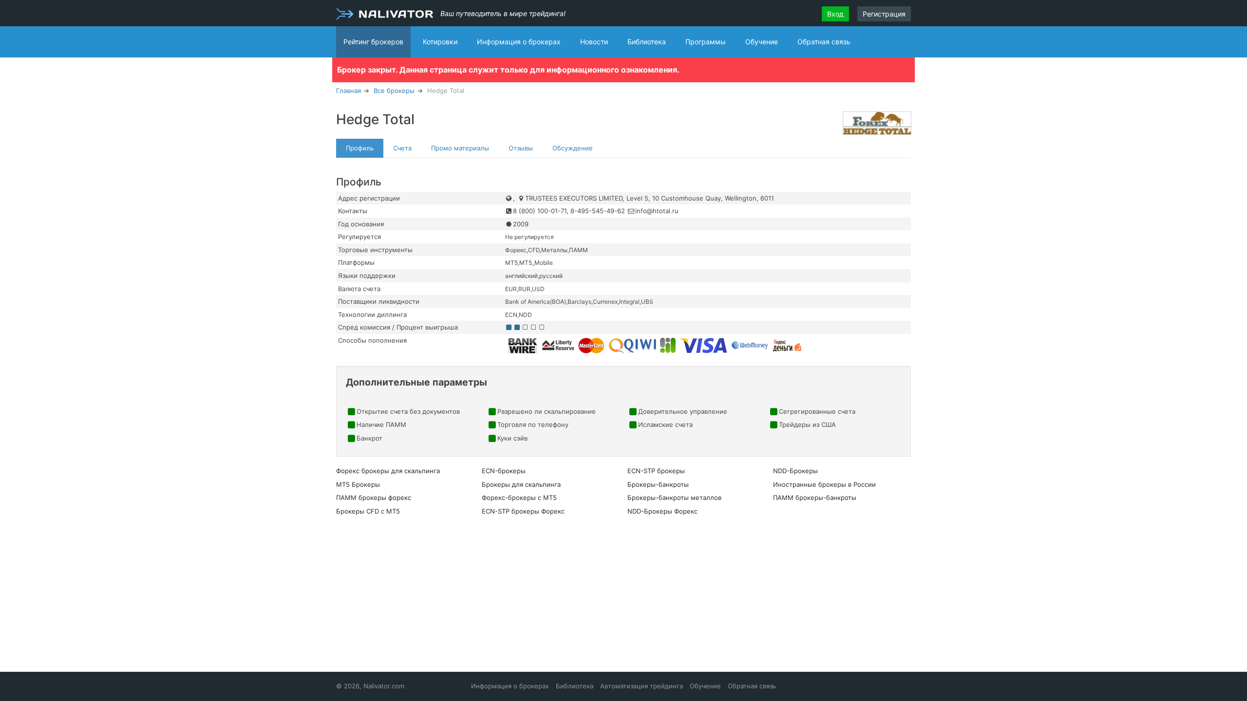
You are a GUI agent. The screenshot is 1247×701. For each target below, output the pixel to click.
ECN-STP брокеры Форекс (523, 511)
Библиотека (646, 41)
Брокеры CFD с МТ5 (368, 511)
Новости (594, 41)
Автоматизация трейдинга (641, 686)
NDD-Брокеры (795, 471)
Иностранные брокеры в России (824, 484)
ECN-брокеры (504, 471)
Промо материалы (460, 148)
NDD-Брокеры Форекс (662, 511)
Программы (705, 41)
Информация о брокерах (519, 41)
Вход (835, 14)
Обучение (761, 41)
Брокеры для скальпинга (521, 484)
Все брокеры (394, 90)
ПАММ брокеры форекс (373, 497)
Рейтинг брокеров (373, 41)
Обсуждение (572, 148)
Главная (348, 90)
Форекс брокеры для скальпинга (388, 471)
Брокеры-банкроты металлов (674, 497)
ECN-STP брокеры (656, 471)
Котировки (440, 41)
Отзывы (521, 148)
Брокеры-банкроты (658, 484)
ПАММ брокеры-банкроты (814, 497)
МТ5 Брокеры (358, 484)
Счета (402, 148)
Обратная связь (823, 41)
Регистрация (884, 14)
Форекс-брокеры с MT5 (519, 497)
